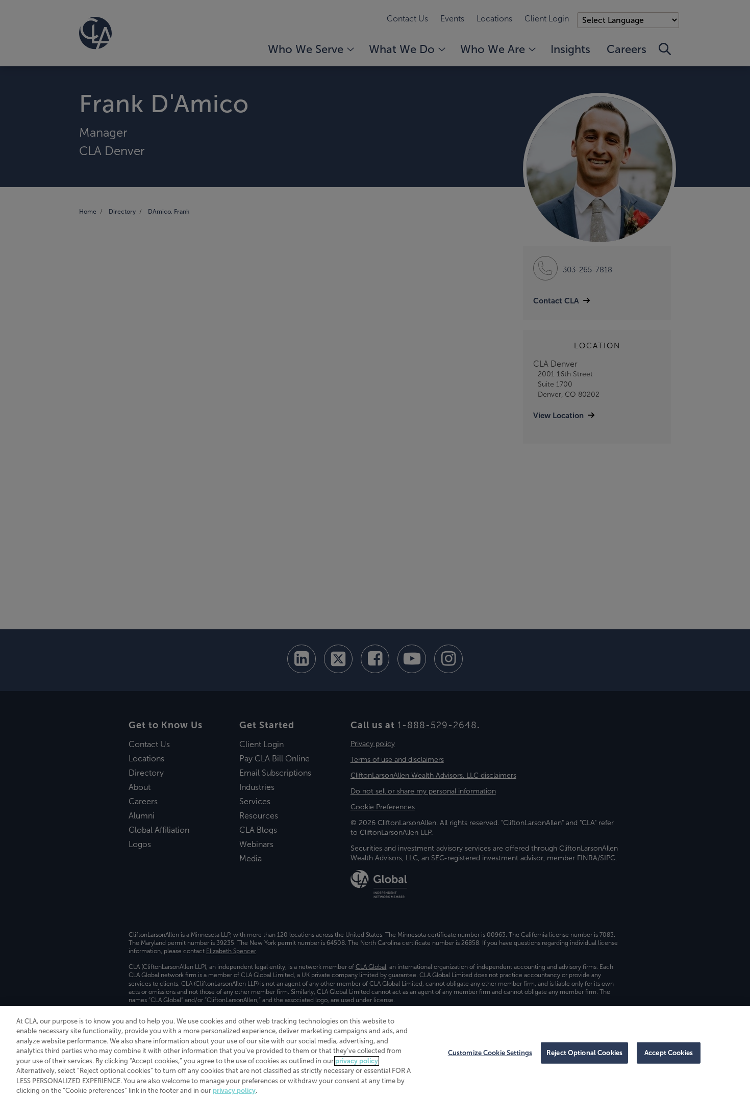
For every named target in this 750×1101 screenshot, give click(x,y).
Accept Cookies (668, 1053)
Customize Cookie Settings (490, 1053)
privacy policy (356, 1061)
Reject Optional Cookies (584, 1053)
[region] (375, 1053)
